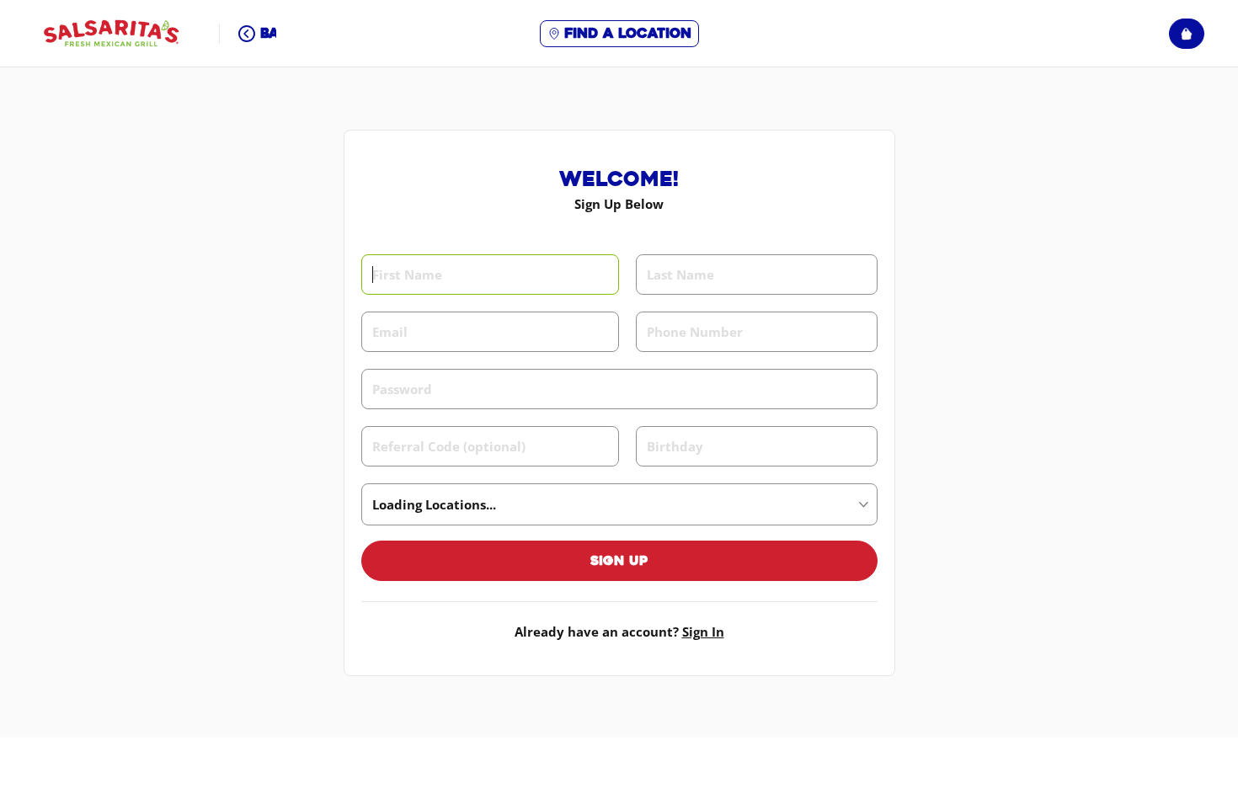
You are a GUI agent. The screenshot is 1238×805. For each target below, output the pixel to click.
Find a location (627, 33)
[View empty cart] (1186, 34)
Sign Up (619, 560)
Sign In (703, 631)
